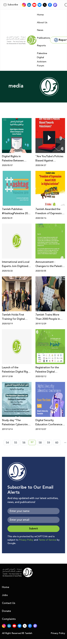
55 (15, 442)
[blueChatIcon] (39, 5)
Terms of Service (47, 540)
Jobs (5, 595)
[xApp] (45, 5)
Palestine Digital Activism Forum (42, 59)
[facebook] (50, 5)
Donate (6, 611)
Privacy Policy (26, 540)
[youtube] (34, 5)
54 (7, 442)
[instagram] (24, 5)
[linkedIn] (29, 5)
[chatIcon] (55, 5)
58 (40, 442)
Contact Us (8, 603)
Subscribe (13, 4)
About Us (42, 22)
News (40, 30)
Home (40, 15)
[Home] (21, 40)
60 (56, 442)
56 (23, 442)
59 (48, 442)
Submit (33, 529)
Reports (41, 45)
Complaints (9, 619)
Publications (43, 38)
